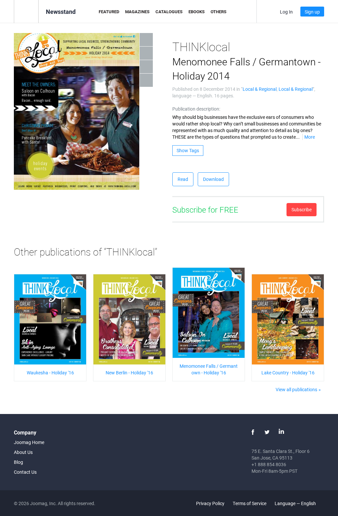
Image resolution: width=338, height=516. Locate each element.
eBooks (196, 12)
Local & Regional (260, 89)
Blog (18, 462)
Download (213, 179)
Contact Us (25, 472)
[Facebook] (252, 432)
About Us (23, 452)
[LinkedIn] (281, 432)
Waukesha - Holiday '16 (50, 372)
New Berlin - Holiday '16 (129, 372)
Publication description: (196, 109)
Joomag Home (29, 442)
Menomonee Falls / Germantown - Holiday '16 (209, 369)
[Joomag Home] (26, 11)
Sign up (312, 12)
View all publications (296, 389)
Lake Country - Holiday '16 (288, 372)
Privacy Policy (210, 503)
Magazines (137, 12)
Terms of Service (249, 503)
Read (183, 179)
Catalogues (169, 12)
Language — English (296, 503)
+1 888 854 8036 (269, 464)
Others (218, 12)
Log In (286, 12)
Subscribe (301, 209)
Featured (109, 12)
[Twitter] (267, 432)
